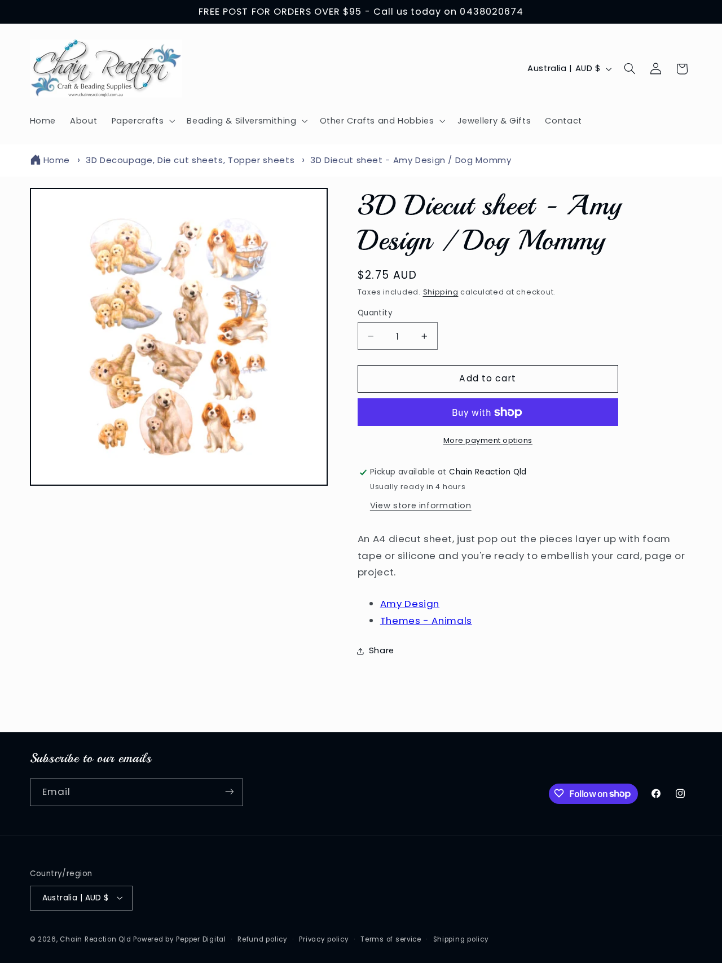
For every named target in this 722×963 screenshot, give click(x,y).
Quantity (375, 312)
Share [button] (381, 651)
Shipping (441, 292)
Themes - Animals (426, 620)
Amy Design (409, 604)
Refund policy (262, 938)
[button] (142, 120)
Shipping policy (461, 938)
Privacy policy (324, 938)
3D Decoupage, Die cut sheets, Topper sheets (190, 160)
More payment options (488, 440)
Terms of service (390, 938)
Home (57, 160)
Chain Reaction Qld (95, 938)
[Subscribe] (229, 792)
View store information (421, 505)
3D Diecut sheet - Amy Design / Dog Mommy (410, 160)
